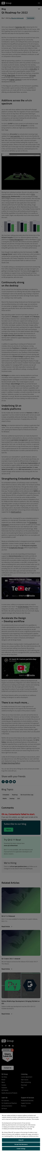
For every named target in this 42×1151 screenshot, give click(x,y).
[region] (21, 1132)
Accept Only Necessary (21, 1144)
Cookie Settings (21, 1149)
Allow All (21, 1140)
